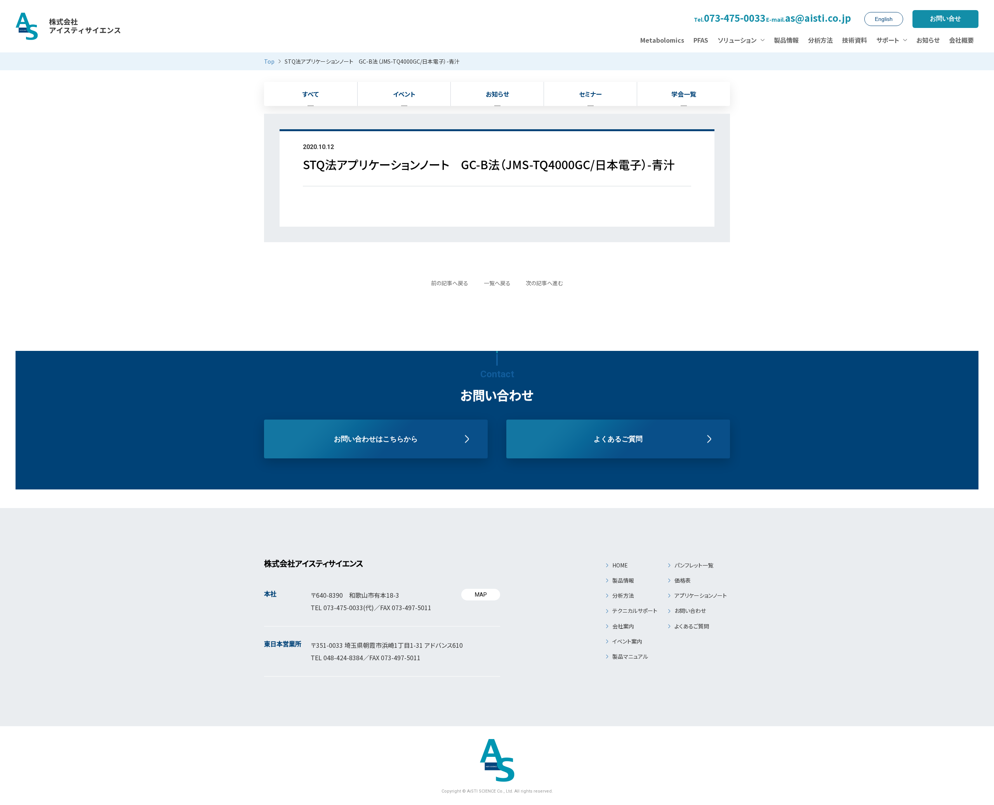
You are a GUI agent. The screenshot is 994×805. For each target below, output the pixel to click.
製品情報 (623, 580)
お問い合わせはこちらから (376, 439)
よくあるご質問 (618, 439)
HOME (620, 565)
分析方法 (623, 595)
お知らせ (497, 94)
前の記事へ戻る (449, 283)
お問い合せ (945, 18)
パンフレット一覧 (693, 565)
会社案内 (623, 626)
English (884, 19)
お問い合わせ (690, 610)
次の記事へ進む (544, 283)
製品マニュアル (630, 656)
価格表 (682, 580)
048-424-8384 (343, 657)
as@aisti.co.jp (808, 18)
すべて (310, 94)
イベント (404, 94)
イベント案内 (627, 641)
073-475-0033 (729, 18)
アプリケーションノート (700, 595)
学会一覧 (683, 94)
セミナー (590, 94)
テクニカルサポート (634, 610)
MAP (481, 595)
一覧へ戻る (497, 283)
